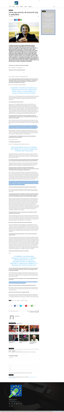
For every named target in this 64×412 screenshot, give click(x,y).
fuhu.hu (44, 22)
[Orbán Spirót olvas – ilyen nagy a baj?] (34, 328)
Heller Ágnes (18, 300)
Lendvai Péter (11, 16)
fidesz (15, 300)
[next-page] (10, 345)
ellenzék (13, 300)
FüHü (10, 6)
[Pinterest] (19, 20)
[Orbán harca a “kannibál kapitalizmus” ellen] (13, 337)
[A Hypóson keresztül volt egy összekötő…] (24, 337)
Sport (25, 6)
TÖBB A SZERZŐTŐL (19, 323)
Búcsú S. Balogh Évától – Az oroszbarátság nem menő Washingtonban (33, 342)
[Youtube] (12, 406)
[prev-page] (9, 345)
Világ (17, 6)
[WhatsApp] (21, 20)
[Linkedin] (17, 404)
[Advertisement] (39, 3)
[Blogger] (9, 404)
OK (60, 411)
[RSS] (21, 404)
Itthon (13, 6)
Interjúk (12, 10)
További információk (56, 411)
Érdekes (20, 340)
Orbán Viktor (22, 300)
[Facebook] (15, 20)
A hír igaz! (43, 11)
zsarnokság (26, 300)
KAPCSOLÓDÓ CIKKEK (12, 323)
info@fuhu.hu (14, 401)
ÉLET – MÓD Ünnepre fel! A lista (13, 311)
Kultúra (21, 6)
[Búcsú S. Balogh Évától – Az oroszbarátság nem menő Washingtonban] (34, 337)
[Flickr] (14, 404)
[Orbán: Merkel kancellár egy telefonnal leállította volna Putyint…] (13, 328)
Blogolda (29, 6)
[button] (54, 6)
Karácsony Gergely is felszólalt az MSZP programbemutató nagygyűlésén (33, 311)
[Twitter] (17, 20)
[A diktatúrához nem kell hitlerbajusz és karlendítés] (24, 328)
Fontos (9, 10)
